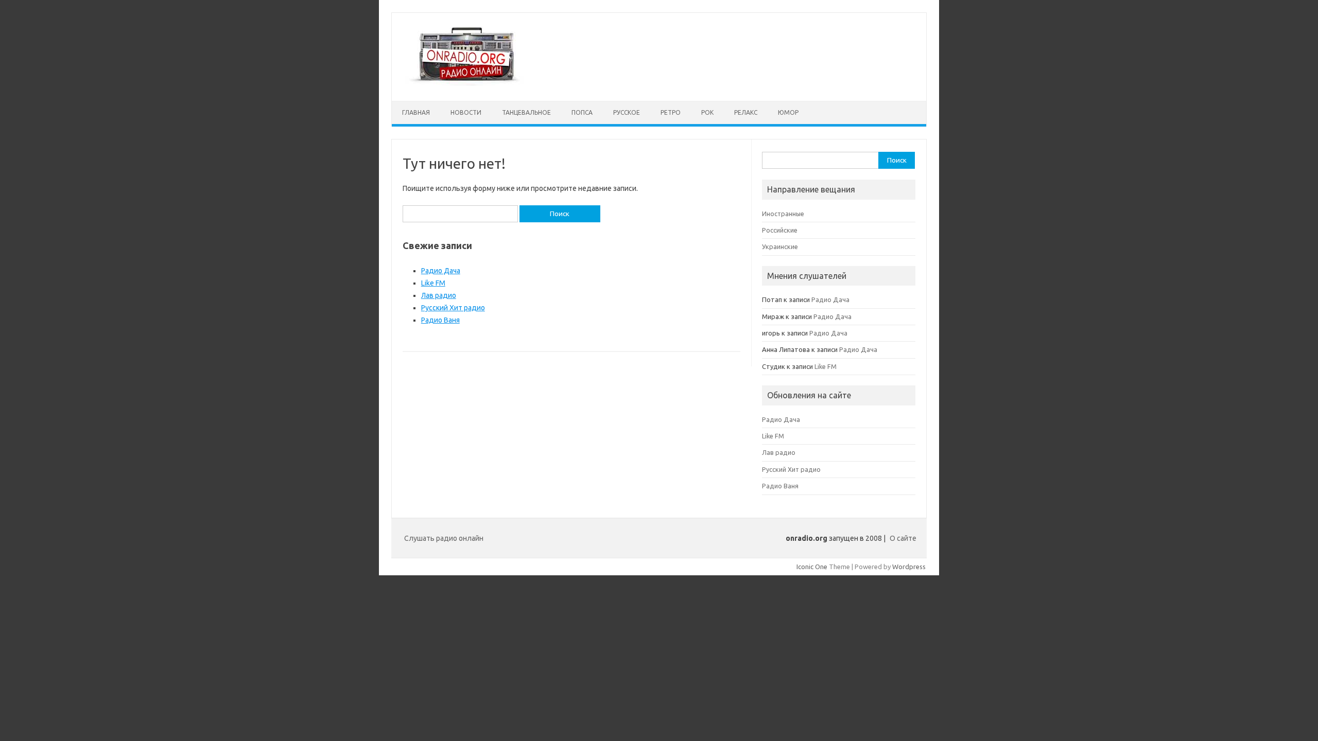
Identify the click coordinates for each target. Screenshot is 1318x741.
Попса (582, 112)
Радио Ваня (440, 320)
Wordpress (909, 566)
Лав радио (438, 295)
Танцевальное (526, 112)
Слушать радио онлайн (443, 538)
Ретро (671, 112)
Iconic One (811, 566)
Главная (416, 112)
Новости (465, 112)
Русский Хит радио (453, 308)
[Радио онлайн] (465, 83)
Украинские (780, 246)
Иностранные (783, 213)
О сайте (903, 538)
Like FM (433, 283)
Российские (779, 230)
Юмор (788, 112)
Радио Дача (440, 271)
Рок (707, 112)
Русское (626, 112)
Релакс (745, 112)
